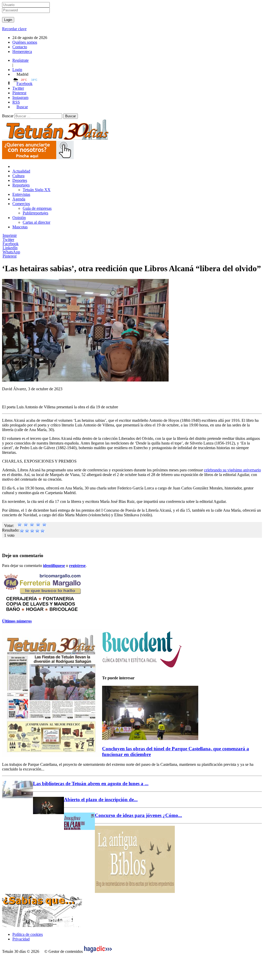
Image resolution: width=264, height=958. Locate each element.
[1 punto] (19, 525)
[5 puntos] (44, 525)
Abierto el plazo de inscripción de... (101, 799)
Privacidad (21, 939)
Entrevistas (21, 194)
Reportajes (21, 185)
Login (17, 69)
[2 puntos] (25, 525)
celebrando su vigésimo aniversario (232, 470)
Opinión (19, 217)
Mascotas (20, 227)
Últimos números (17, 621)
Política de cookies (27, 934)
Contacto (19, 47)
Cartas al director (36, 222)
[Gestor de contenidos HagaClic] (98, 951)
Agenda (18, 199)
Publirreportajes (35, 213)
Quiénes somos (24, 42)
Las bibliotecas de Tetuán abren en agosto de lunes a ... (90, 783)
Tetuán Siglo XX (37, 190)
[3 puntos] (32, 525)
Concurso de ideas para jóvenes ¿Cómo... (138, 815)
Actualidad (21, 171)
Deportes (19, 180)
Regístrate (20, 60)
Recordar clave (14, 29)
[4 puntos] (38, 525)
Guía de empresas (37, 208)
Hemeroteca (22, 51)
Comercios (21, 203)
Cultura (18, 176)
